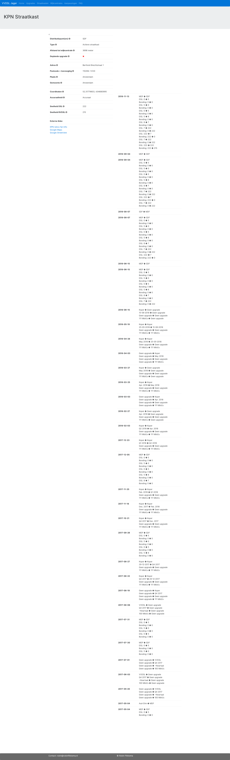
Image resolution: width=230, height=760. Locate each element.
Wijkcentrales (56, 3)
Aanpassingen (70, 3)
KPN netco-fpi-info (58, 127)
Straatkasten (42, 3)
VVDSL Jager (9, 3)
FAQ (80, 3)
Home (21, 3)
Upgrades (30, 3)
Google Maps (56, 130)
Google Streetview (58, 132)
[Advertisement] (115, 736)
